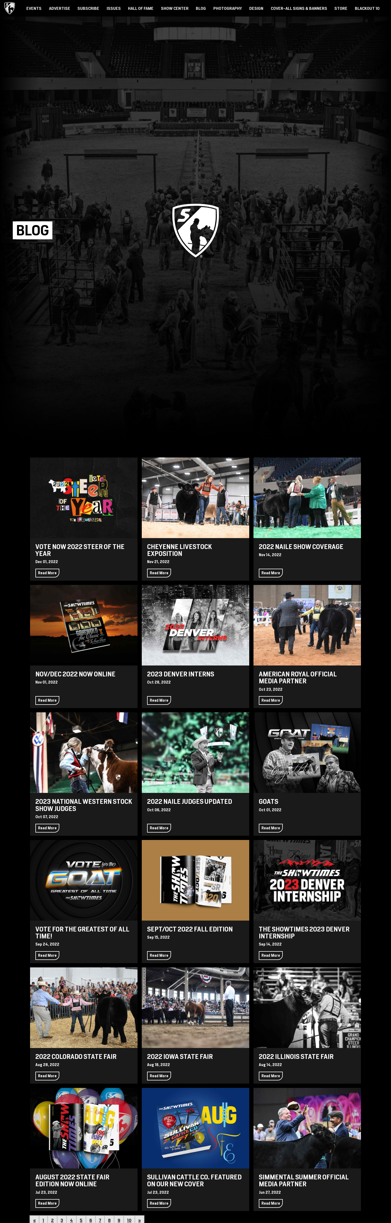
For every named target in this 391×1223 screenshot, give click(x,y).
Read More (47, 573)
